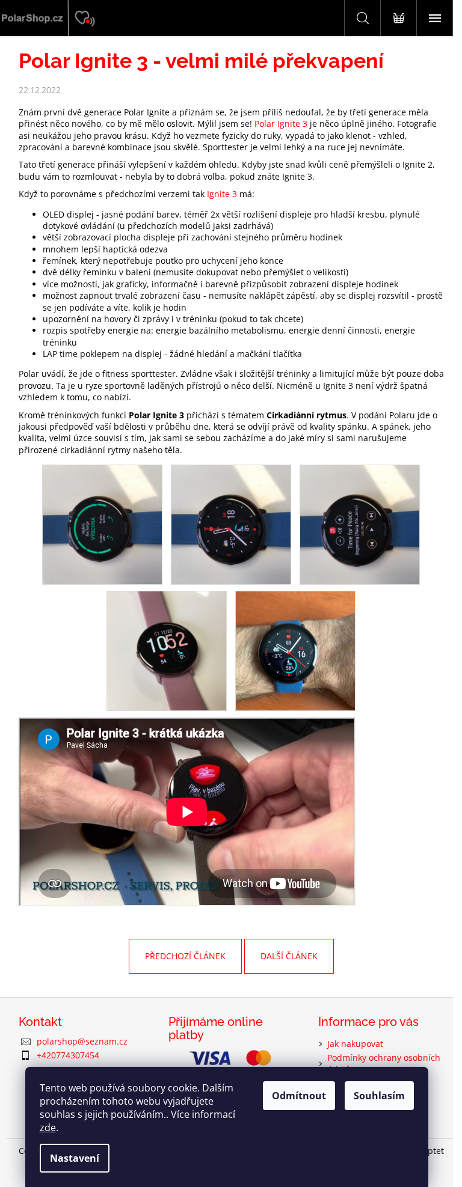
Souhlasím (379, 1095)
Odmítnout (299, 1095)
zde (48, 1127)
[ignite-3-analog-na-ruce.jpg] (295, 650)
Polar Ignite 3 (280, 123)
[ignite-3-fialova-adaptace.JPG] (166, 650)
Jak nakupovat (355, 1043)
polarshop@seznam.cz (82, 1041)
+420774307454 (68, 1055)
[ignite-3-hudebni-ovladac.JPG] (359, 523)
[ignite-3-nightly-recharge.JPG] (102, 523)
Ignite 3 (222, 194)
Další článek (289, 956)
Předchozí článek (185, 956)
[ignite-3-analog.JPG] (231, 523)
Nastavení (74, 1158)
